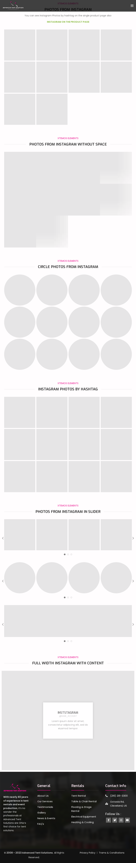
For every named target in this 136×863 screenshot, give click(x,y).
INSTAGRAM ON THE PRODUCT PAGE (68, 22)
